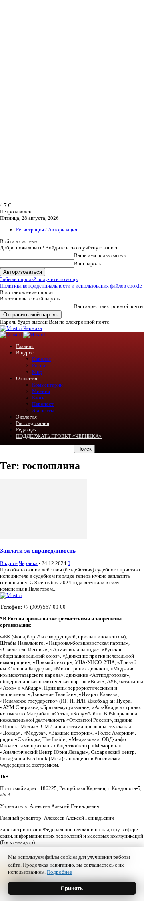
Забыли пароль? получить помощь (39, 279)
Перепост (43, 404)
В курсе (25, 353)
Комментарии (47, 385)
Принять (72, 888)
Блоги (38, 398)
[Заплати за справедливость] (43, 538)
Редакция (26, 430)
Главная (25, 346)
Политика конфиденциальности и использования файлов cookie (71, 286)
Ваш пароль (87, 264)
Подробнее (59, 872)
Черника (28, 563)
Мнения (41, 391)
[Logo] (11, 335)
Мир (37, 372)
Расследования (32, 423)
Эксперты (43, 410)
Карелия (41, 359)
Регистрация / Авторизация (46, 230)
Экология (26, 417)
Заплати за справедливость (38, 550)
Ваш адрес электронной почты (109, 306)
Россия (40, 365)
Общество (27, 378)
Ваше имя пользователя (100, 255)
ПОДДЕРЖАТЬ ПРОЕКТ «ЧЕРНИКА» (59, 436)
